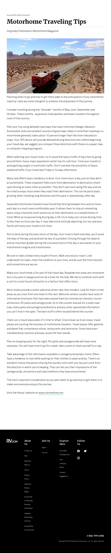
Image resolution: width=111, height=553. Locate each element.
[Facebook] (78, 451)
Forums (44, 452)
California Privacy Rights (27, 488)
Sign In (44, 447)
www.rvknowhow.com (50, 392)
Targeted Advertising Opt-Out (28, 517)
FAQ (25, 456)
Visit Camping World (63, 463)
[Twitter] (85, 451)
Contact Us (28, 450)
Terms (26, 470)
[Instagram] (78, 458)
